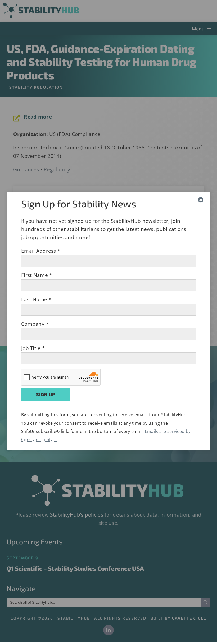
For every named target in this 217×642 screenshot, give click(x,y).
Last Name (36, 299)
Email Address (40, 250)
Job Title (33, 348)
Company (35, 323)
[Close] (200, 200)
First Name (36, 275)
